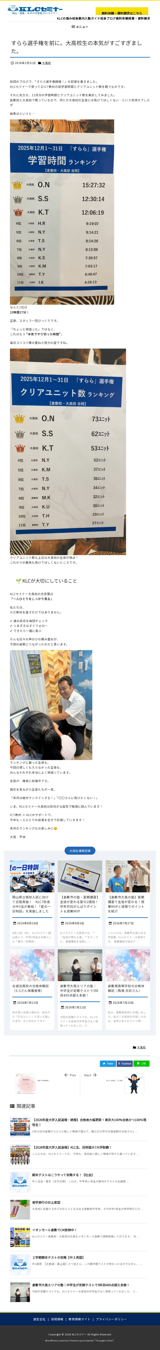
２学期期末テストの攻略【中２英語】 (58, 1257)
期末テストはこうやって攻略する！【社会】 (63, 1174)
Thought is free (104, 1340)
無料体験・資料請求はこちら (122, 13)
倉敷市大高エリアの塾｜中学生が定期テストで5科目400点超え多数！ (81, 1284)
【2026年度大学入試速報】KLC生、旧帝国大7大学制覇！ (72, 1147)
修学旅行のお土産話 (46, 1202)
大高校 (46, 63)
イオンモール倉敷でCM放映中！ (54, 1229)
